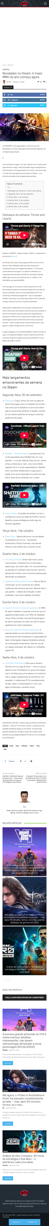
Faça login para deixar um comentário (24, 997)
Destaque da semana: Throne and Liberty (24, 191)
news (17, 746)
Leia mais (7, 1063)
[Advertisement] (24, 34)
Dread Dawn (10, 536)
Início (4, 65)
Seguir (42, 100)
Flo (10, 82)
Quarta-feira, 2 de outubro (18, 200)
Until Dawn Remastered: (15, 663)
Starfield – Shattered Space (16, 453)
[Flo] (5, 82)
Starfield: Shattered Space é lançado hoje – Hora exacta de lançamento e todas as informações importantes (13, 779)
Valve (5, 749)
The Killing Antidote (13, 559)
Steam (14, 256)
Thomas (5, 1165)
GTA (24, 862)
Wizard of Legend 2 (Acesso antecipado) (22, 630)
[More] (31, 761)
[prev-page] (4, 980)
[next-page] (8, 980)
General (10, 65)
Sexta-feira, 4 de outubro (18, 206)
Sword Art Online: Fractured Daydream (21, 608)
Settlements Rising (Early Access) (19, 581)
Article (11, 746)
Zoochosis (9, 401)
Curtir (42, 94)
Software (24, 746)
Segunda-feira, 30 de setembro (21, 194)
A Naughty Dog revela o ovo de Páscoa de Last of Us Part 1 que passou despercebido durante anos (36, 779)
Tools (37, 746)
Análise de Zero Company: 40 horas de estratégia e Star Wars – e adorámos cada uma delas (24, 969)
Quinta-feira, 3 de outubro (18, 203)
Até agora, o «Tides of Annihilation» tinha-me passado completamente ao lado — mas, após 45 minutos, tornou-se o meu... (23, 1100)
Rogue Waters (11, 513)
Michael (5, 1050)
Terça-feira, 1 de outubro (18, 197)
